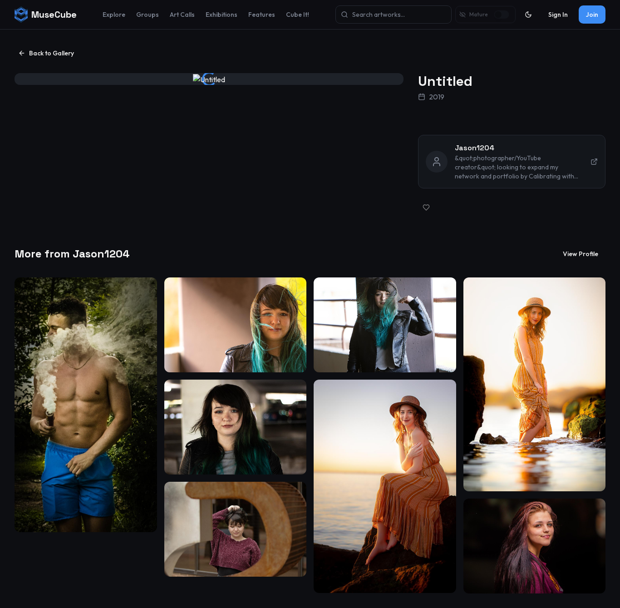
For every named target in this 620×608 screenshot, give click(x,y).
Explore (114, 14)
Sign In (558, 14)
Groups (147, 14)
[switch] (501, 14)
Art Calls (182, 14)
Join (592, 14)
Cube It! (297, 14)
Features (261, 14)
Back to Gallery (51, 53)
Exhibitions (221, 14)
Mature (478, 14)
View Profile (580, 254)
